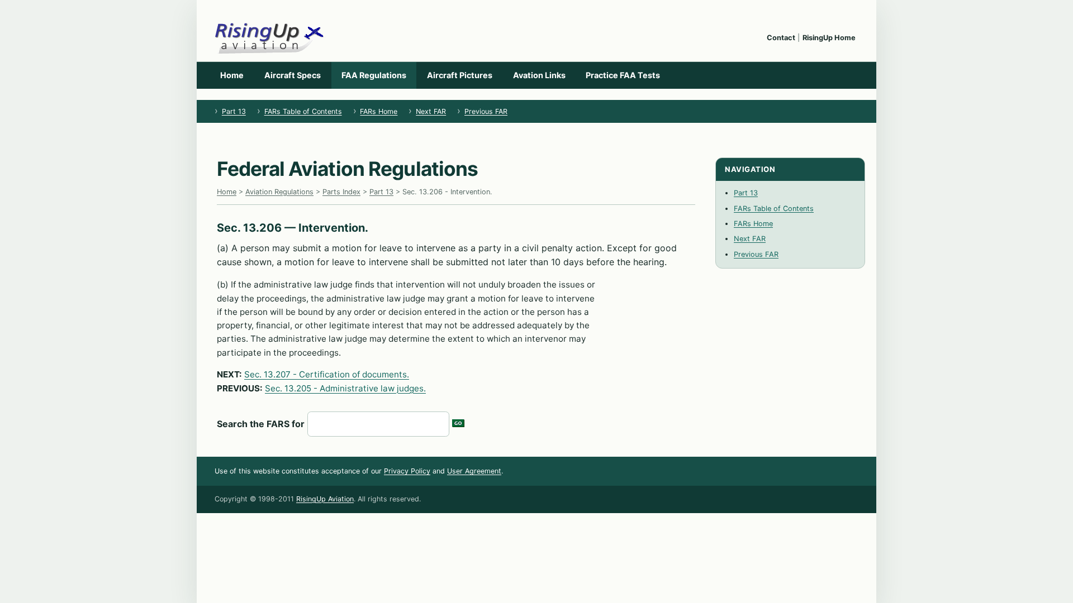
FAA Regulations (373, 75)
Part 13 (234, 111)
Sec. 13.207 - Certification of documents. (326, 374)
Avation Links (539, 75)
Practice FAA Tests (623, 75)
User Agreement (474, 471)
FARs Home (378, 111)
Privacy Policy (407, 471)
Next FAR (431, 111)
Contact (781, 38)
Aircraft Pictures (459, 75)
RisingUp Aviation (325, 499)
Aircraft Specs (292, 75)
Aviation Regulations (279, 192)
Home (232, 75)
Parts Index (341, 192)
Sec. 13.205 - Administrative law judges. (345, 388)
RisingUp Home (829, 38)
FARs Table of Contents (303, 111)
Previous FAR (485, 111)
